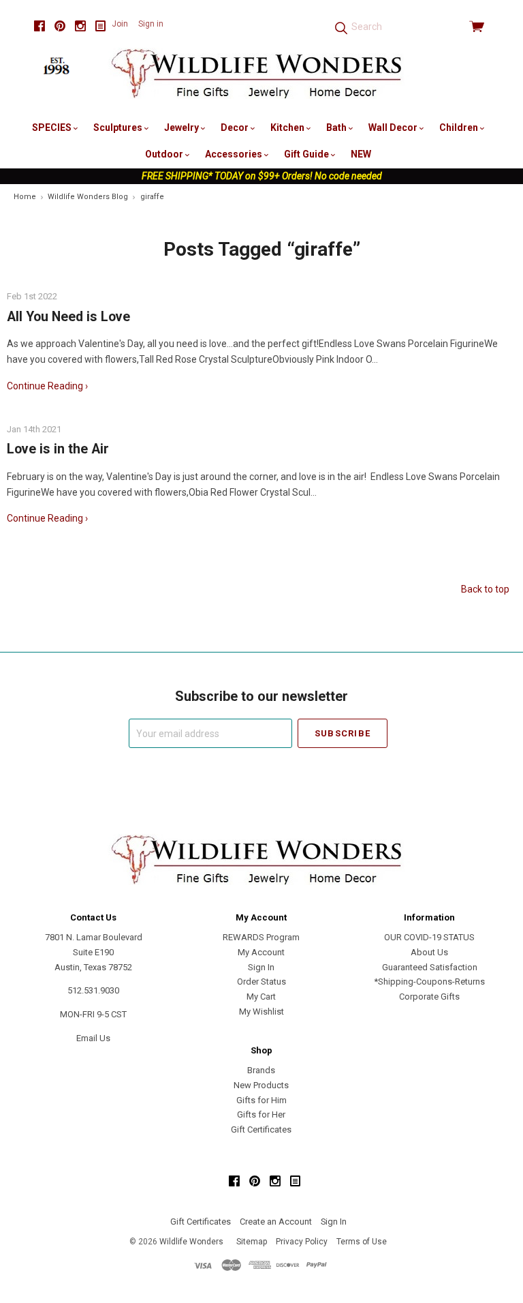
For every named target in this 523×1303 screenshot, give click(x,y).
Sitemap (251, 1241)
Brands (261, 1070)
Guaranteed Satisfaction (429, 967)
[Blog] (100, 26)
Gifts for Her (261, 1114)
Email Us (93, 1038)
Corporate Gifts (429, 996)
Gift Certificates (261, 1129)
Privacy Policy (302, 1241)
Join (120, 24)
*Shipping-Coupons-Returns (429, 981)
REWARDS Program (261, 937)
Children (459, 127)
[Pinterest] (59, 26)
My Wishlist (261, 1011)
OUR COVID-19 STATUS (429, 937)
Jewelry (182, 127)
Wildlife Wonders (191, 1241)
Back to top (485, 589)
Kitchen (288, 127)
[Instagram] (80, 26)
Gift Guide (307, 154)
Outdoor (165, 154)
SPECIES (53, 127)
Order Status (261, 981)
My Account (261, 952)
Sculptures (118, 127)
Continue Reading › (47, 385)
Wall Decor (393, 127)
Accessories (234, 154)
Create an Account (276, 1221)
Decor (236, 127)
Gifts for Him (261, 1100)
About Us (429, 952)
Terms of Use (361, 1241)
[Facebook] (39, 26)
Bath (337, 127)
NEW (361, 154)
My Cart (261, 996)
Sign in (150, 24)
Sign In (261, 967)
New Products (261, 1085)
